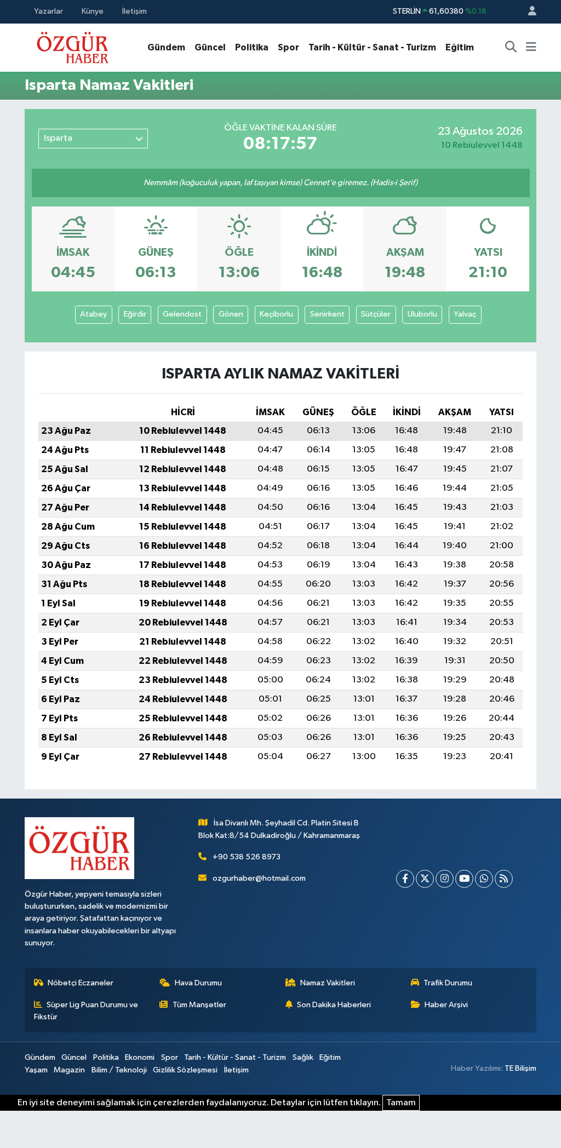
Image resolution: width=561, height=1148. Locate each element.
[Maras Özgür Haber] (73, 47)
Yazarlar (48, 11)
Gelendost (182, 314)
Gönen (231, 314)
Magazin (69, 1070)
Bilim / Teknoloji (119, 1070)
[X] (425, 879)
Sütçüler (376, 314)
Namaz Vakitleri (327, 983)
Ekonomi (139, 1057)
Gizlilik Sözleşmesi (185, 1070)
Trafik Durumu (447, 983)
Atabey (93, 314)
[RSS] (504, 879)
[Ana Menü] (531, 48)
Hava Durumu (198, 983)
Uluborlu (422, 314)
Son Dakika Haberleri (334, 1005)
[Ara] (511, 48)
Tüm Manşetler (199, 1005)
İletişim (134, 11)
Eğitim (459, 47)
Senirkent (327, 314)
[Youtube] (464, 879)
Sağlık (303, 1057)
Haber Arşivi (446, 1005)
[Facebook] (405, 879)
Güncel (210, 47)
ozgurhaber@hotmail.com (259, 878)
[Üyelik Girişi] (527, 12)
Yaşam (36, 1070)
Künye (93, 11)
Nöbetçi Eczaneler (80, 983)
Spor (288, 47)
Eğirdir (135, 314)
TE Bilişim (520, 1068)
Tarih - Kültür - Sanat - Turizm (372, 47)
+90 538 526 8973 (246, 857)
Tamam (401, 1102)
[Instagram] (445, 879)
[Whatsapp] (484, 879)
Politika (251, 47)
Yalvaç (465, 314)
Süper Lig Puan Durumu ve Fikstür (86, 1011)
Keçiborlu (276, 314)
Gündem (166, 47)
